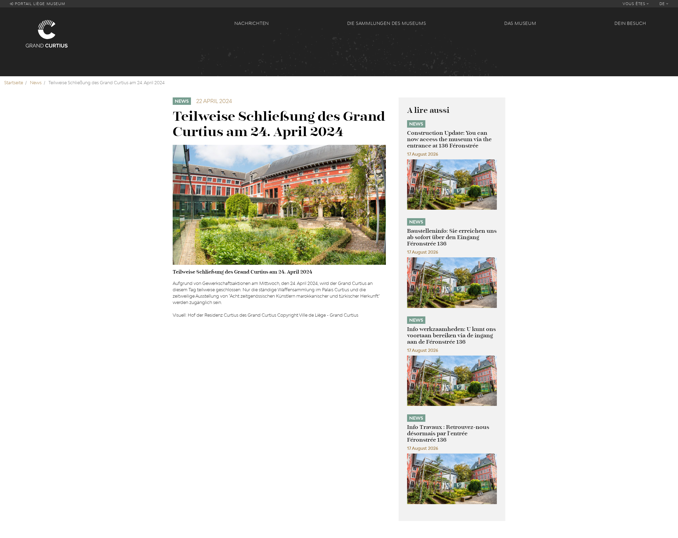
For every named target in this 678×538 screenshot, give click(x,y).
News (36, 82)
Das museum (520, 23)
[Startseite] (126, 33)
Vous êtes (635, 4)
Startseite (13, 82)
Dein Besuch (630, 23)
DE (663, 4)
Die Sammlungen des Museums (386, 23)
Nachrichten (251, 23)
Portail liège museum (39, 4)
